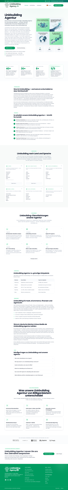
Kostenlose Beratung (21, 47)
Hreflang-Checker (48, 469)
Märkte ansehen (9, 47)
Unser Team (47, 476)
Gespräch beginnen (48, 453)
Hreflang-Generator (48, 470)
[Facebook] (10, 480)
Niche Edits (27, 472)
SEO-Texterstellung (28, 469)
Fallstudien (47, 479)
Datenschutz (57, 488)
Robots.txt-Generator (49, 472)
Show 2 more (13, 183)
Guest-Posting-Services (29, 470)
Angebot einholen (58, 5)
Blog (46, 481)
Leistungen (39, 5)
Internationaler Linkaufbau (29, 475)
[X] (8, 480)
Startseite (26, 5)
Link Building (32, 5)
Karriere (46, 478)
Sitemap (62, 488)
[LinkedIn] (6, 480)
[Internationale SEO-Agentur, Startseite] (13, 5)
